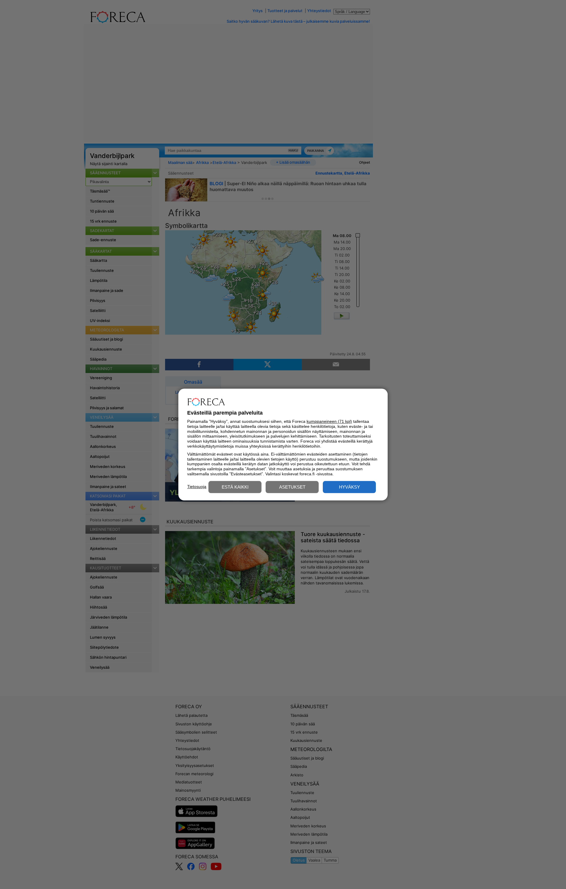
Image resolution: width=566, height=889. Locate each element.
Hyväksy (349, 486)
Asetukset (292, 486)
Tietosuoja (196, 486)
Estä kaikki (235, 486)
